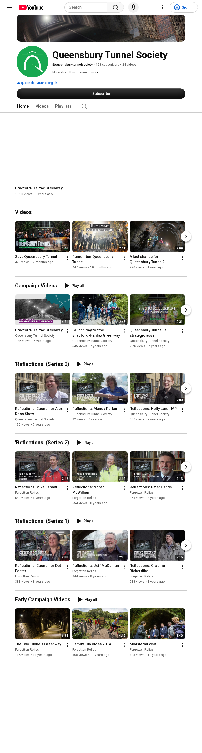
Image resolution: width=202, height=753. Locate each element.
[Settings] (162, 7)
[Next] (186, 236)
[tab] (23, 106)
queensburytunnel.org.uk (38, 83)
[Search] (115, 7)
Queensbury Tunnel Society (35, 336)
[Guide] (9, 7)
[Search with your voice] (133, 7)
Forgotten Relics (27, 492)
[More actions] (67, 258)
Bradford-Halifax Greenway (39, 188)
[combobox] (87, 7)
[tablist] (101, 106)
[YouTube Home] (31, 7)
